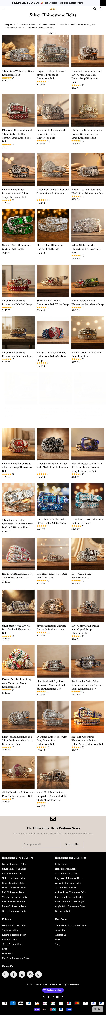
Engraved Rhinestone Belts (68, 878)
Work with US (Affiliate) (14, 925)
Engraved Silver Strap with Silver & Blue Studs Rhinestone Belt (51, 74)
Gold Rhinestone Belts (13, 878)
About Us (60, 930)
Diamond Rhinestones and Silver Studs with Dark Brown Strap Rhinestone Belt (86, 76)
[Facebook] (13, 974)
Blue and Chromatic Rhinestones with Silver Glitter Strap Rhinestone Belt (87, 740)
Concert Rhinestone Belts (68, 882)
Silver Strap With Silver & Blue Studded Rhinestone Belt (16, 629)
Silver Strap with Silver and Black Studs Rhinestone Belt (87, 191)
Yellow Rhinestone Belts (14, 897)
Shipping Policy (10, 930)
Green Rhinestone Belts (14, 911)
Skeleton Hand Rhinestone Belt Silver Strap (86, 354)
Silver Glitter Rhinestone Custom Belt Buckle (50, 246)
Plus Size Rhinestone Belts (15, 958)
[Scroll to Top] (100, 1000)
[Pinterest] (5, 974)
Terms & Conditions (12, 944)
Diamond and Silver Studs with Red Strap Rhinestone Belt (17, 467)
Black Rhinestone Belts (14, 864)
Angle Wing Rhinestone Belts (70, 906)
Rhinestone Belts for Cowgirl (69, 901)
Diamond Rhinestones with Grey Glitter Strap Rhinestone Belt (52, 740)
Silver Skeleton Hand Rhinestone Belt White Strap (53, 302)
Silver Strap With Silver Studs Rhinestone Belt (18, 72)
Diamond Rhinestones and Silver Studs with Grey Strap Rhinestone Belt (17, 740)
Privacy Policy (9, 939)
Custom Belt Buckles (65, 887)
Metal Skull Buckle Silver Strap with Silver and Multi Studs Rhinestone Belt (52, 796)
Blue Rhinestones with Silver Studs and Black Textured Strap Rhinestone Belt (87, 467)
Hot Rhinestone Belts (65, 868)
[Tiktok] (38, 974)
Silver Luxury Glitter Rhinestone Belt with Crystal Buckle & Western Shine (18, 523)
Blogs (58, 939)
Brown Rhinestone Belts (14, 901)
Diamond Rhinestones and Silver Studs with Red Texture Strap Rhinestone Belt (17, 136)
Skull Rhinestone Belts (66, 873)
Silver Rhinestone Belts (14, 868)
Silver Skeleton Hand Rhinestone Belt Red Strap (17, 302)
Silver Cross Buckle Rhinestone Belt (82, 575)
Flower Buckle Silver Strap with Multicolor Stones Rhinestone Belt (16, 683)
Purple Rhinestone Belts (14, 906)
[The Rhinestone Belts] (53, 8)
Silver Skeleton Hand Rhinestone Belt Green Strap (87, 302)
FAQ (4, 948)
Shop (57, 944)
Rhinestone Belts (63, 864)
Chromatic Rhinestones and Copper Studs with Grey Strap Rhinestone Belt (87, 134)
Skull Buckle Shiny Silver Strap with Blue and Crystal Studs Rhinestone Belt (86, 685)
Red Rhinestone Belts (13, 873)
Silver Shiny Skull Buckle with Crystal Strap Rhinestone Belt (85, 629)
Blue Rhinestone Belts (13, 882)
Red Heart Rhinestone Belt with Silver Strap (52, 575)
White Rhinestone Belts (14, 887)
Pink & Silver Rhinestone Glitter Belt (19, 409)
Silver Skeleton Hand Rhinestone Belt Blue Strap (17, 354)
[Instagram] (22, 974)
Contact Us (60, 934)
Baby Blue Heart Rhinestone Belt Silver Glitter (87, 520)
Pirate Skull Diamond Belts (69, 897)
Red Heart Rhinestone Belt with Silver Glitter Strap (17, 575)
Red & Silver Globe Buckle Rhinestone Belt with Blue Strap (51, 356)
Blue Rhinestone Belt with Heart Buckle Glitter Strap (51, 520)
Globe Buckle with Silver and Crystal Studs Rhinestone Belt (53, 193)
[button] (101, 9)
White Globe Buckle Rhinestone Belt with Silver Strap (86, 248)
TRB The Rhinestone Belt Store (71, 925)
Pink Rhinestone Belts (13, 892)
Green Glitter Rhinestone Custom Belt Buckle (16, 246)
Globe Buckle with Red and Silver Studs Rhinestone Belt (55, 409)
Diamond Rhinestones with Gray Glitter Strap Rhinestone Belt (52, 134)
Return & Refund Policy (14, 934)
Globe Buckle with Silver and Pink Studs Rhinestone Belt (18, 794)
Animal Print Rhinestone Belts (70, 892)
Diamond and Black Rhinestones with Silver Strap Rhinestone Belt (15, 193)
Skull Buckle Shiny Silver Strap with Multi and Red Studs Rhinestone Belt (51, 685)
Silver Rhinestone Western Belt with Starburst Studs (51, 627)
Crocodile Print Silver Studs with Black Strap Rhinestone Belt (53, 467)
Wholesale (7, 953)
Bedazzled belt (62, 911)
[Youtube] (30, 974)
